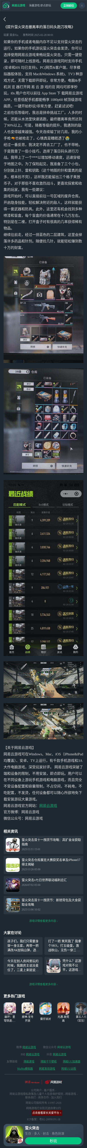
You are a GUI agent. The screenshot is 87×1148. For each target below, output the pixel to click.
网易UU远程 (68, 1068)
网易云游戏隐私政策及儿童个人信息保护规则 (36, 1094)
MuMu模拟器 (25, 1068)
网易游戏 (29, 1061)
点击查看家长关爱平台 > (46, 1113)
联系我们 (30, 1097)
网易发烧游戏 (47, 1068)
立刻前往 (68, 5)
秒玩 (53, 1141)
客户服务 (49, 1090)
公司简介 (36, 1090)
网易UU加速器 (71, 1061)
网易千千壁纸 (49, 1061)
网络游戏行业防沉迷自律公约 (43, 1108)
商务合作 (43, 1097)
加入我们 (56, 1097)
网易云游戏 (48, 806)
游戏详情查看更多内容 (42, 921)
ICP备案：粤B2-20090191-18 (43, 1119)
